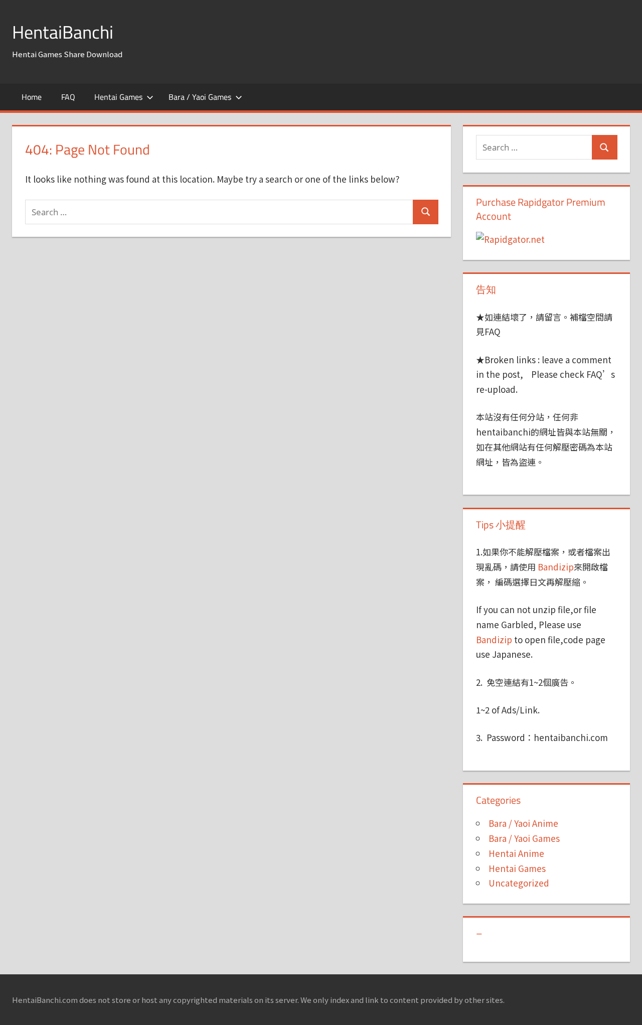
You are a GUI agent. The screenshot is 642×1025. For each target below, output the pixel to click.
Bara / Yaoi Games (200, 97)
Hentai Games (118, 97)
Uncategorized (519, 882)
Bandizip (556, 566)
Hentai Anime (516, 853)
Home (32, 97)
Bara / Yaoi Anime (523, 823)
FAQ (68, 97)
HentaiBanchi (62, 32)
